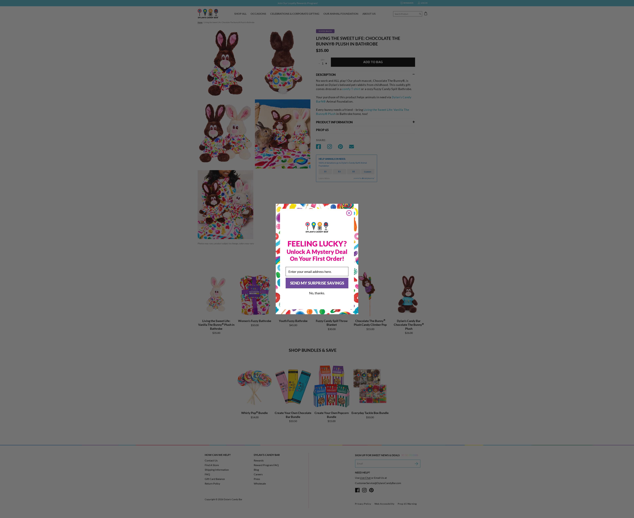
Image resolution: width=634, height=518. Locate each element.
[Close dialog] (349, 213)
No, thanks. (317, 293)
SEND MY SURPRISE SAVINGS (317, 283)
